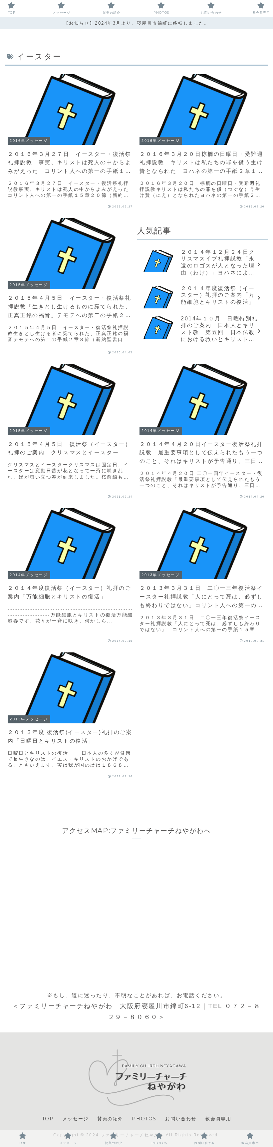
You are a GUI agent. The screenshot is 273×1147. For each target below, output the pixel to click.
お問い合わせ (180, 1119)
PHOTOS (144, 1119)
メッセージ (76, 1119)
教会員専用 (218, 1119)
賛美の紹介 (110, 1119)
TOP (48, 1119)
